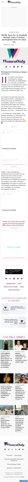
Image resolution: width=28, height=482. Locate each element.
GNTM (19, 283)
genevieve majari (14, 227)
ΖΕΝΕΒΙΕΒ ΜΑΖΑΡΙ (11, 283)
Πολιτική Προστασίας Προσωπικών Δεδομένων (14, 459)
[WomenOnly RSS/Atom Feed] (23, 449)
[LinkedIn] (14, 67)
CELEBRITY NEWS (14, 32)
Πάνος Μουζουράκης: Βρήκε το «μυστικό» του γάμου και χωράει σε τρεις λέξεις (6, 423)
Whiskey (22, 477)
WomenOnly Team (8, 44)
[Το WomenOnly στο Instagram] (8, 449)
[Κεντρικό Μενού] (3, 2)
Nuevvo (11, 477)
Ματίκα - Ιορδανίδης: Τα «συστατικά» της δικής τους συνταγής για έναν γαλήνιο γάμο (21, 358)
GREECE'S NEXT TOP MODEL (11, 286)
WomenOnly (14, 444)
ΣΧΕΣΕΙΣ (17, 416)
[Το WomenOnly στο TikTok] (12, 449)
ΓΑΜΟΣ (22, 286)
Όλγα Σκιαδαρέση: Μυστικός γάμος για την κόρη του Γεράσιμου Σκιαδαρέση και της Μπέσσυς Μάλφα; (6, 392)
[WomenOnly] (14, 2)
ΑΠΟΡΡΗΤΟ (24, 481)
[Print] (22, 67)
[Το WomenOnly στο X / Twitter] (15, 449)
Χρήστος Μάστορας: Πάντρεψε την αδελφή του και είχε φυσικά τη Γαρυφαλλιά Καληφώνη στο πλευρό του (20, 393)
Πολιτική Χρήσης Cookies (14, 464)
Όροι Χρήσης (18, 455)
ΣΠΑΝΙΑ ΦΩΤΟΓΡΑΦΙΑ (14, 289)
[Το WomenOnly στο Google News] (19, 449)
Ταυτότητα (9, 455)
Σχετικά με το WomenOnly (14, 468)
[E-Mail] (18, 67)
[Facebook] (6, 67)
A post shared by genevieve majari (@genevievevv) (14, 164)
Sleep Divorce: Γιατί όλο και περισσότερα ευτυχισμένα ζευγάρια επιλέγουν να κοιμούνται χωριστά (19, 424)
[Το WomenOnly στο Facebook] (5, 449)
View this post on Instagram (9, 148)
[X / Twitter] (10, 67)
